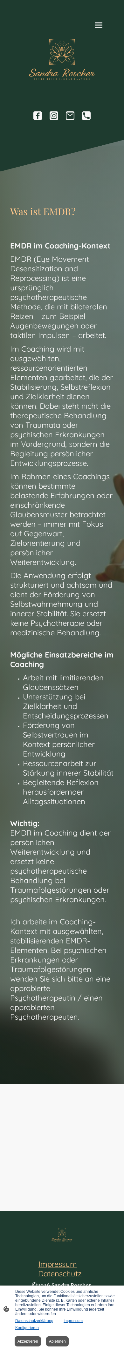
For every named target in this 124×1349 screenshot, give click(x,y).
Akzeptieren (27, 1341)
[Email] (70, 115)
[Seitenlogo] (62, 59)
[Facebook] (37, 115)
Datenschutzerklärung (34, 1321)
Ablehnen (57, 1341)
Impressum (73, 1321)
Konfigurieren (27, 1328)
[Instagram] (54, 115)
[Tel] (86, 115)
